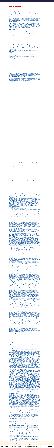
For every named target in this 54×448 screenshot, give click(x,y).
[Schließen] (53, 446)
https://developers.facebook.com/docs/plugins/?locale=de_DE (24, 348)
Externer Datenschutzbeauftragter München (21, 439)
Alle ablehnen (45, 446)
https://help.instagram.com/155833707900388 (15, 391)
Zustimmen (50, 446)
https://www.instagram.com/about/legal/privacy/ (28, 391)
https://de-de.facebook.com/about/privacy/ (28, 363)
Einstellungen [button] (40, 446)
